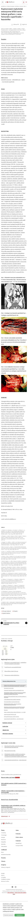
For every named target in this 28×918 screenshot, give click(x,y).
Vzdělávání (4, 850)
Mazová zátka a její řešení (8, 777)
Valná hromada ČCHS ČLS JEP (10, 714)
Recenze (6, 710)
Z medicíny (3, 833)
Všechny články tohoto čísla (9, 681)
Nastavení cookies (5, 881)
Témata (3, 861)
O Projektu (3, 877)
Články (3, 830)
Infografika (3, 842)
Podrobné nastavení (8, 915)
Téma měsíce (4, 846)
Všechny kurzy (4, 816)
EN (26, 2)
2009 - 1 (25, 6)
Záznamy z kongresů (5, 867)
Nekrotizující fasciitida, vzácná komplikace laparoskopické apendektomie (12, 704)
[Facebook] (12, 887)
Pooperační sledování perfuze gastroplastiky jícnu (14, 690)
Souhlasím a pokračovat (20, 915)
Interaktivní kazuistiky (5, 854)
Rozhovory (3, 839)
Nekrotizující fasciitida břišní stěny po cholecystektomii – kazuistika (15, 697)
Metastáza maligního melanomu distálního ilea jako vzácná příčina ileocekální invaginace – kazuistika (14, 707)
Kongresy (3, 865)
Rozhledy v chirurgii (19, 6)
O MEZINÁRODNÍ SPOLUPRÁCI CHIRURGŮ (11, 623)
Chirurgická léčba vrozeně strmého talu (12, 701)
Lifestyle (3, 837)
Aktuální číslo (6, 730)
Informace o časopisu (8, 733)
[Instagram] (15, 887)
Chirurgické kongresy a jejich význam (11, 716)
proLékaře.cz (7, 2)
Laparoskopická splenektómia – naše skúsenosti (13, 718)
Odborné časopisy (10, 6)
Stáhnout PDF (16, 24)
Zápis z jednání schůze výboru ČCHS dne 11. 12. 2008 (14, 712)
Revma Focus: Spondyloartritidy (9, 799)
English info (24, 24)
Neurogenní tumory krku (8, 688)
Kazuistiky (3, 844)
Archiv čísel (5, 726)
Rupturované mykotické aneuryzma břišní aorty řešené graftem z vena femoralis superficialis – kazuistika (15, 686)
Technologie (4, 835)
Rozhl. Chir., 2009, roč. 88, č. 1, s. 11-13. (16, 32)
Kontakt (3, 873)
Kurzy (2, 852)
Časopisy (3, 858)
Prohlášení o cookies (5, 879)
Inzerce (2, 875)
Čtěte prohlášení (10, 892)
